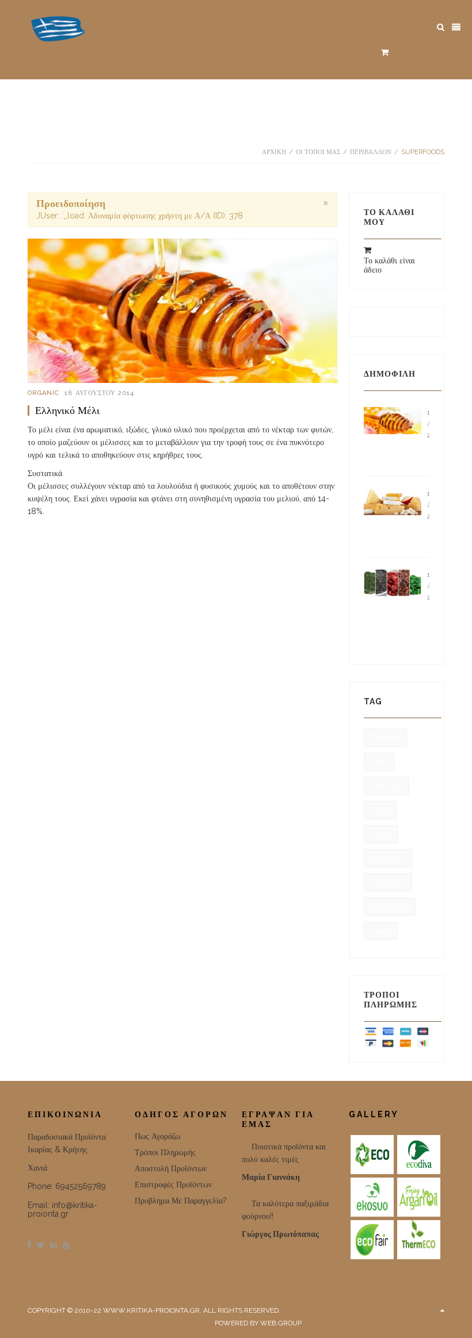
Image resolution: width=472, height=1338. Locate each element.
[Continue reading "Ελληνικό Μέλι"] (392, 419)
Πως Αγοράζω (157, 1136)
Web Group (281, 1323)
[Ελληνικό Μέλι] (182, 311)
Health (380, 810)
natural (381, 834)
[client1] (372, 1154)
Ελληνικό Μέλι (67, 410)
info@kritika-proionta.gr (62, 1209)
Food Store (386, 786)
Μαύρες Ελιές (389, 907)
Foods (379, 762)
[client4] (418, 1197)
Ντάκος (380, 931)
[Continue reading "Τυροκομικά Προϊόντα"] (392, 500)
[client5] (372, 1239)
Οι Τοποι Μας (318, 152)
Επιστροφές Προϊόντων (173, 1184)
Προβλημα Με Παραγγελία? (181, 1200)
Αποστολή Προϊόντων (171, 1168)
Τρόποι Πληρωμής (165, 1152)
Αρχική (274, 152)
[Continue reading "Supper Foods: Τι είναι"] (392, 581)
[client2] (418, 1154)
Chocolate (385, 738)
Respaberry (388, 858)
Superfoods (388, 883)
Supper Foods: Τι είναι (428, 627)
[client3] (372, 1197)
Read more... (54, 540)
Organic (43, 393)
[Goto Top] (442, 1310)
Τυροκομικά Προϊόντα (428, 534)
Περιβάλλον (370, 152)
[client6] (418, 1239)
